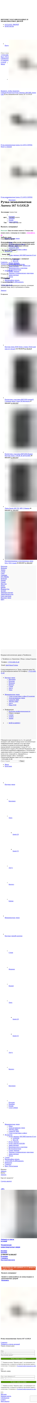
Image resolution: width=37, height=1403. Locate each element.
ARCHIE (28, 92)
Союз (2, 573)
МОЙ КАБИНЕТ (14, 723)
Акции (11, 718)
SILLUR (15, 261)
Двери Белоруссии (7, 594)
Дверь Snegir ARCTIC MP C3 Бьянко (17, 508)
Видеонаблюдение (15, 270)
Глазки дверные (14, 271)
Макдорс (4, 584)
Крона (3, 585)
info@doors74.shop (12, 665)
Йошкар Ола (5, 589)
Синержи (4, 575)
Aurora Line (26, 265)
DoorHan (12, 218)
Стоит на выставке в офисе (18, 249)
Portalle (11, 220)
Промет (3, 580)
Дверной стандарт (7, 592)
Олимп (3, 582)
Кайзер (3, 587)
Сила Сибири (13, 1107)
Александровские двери (17, 698)
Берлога (11, 684)
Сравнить (8, 1164)
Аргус (11, 688)
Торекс (3, 570)
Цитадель (4, 566)
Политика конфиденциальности (19, 711)
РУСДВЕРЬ (5, 577)
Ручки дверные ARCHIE (22, 255)
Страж (3, 571)
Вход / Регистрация (11, 1166)
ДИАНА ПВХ (13, 701)
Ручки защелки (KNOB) (17, 1143)
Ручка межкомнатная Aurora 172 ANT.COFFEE (16, 197)
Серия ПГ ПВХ (14, 248)
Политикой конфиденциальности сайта (26, 1366)
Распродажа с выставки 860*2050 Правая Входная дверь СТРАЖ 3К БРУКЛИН (19, 454)
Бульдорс (12, 681)
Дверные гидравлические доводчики (21, 273)
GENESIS (16, 1138)
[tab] (20, 270)
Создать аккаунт (6, 1181)
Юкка (12, 705)
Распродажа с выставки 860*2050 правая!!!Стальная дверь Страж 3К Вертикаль (19, 400)
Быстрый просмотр (8, 1260)
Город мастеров (6, 596)
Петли (11, 277)
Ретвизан (4, 578)
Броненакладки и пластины (18, 268)
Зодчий (3, 591)
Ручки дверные (14, 263)
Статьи (11, 715)
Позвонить (5, 1280)
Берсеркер (12, 679)
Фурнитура (11, 92)
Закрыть (3, 290)
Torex (10, 690)
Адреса (11, 716)
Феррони (4, 568)
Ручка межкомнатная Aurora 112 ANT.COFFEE (16, 145)
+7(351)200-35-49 (6, 55)
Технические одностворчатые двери (10, 1246)
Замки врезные (14, 275)
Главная (4, 92)
